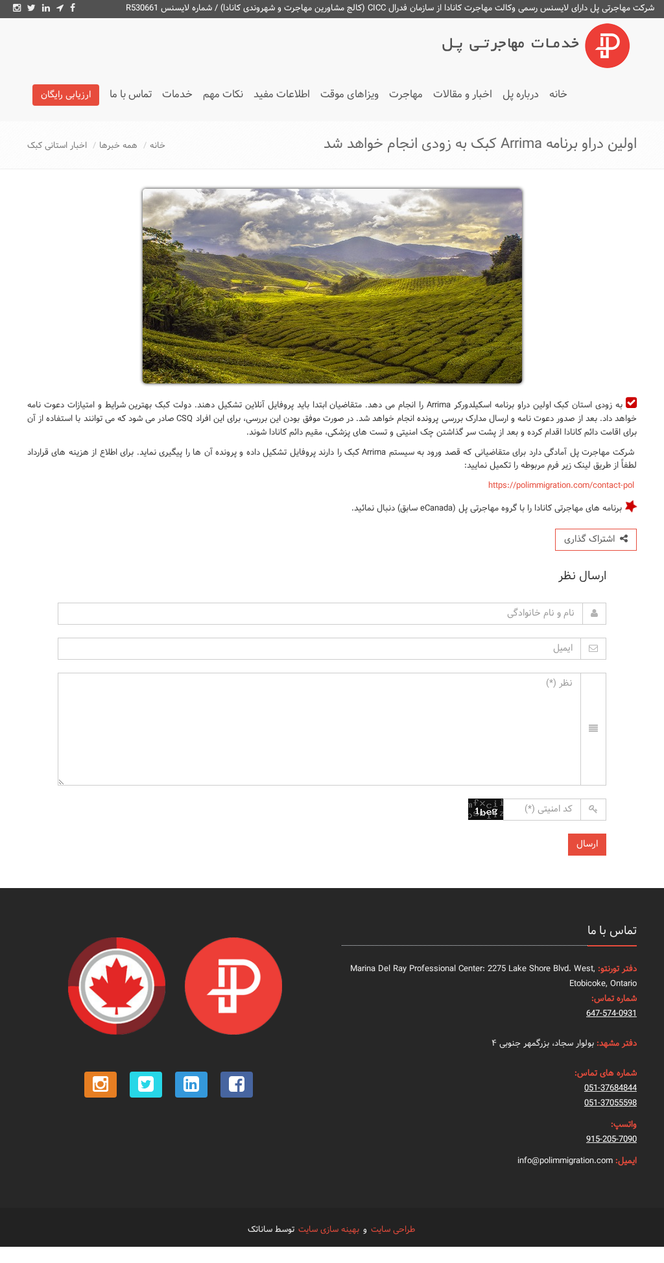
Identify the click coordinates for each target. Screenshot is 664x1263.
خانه (558, 94)
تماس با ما (131, 94)
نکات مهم (223, 94)
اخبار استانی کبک (57, 146)
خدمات (177, 94)
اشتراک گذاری (592, 539)
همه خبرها (118, 146)
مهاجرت (406, 94)
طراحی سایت (393, 1230)
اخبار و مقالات (462, 94)
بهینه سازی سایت (328, 1230)
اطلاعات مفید (282, 94)
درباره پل (521, 94)
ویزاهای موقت (349, 94)
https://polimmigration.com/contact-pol (561, 486)
